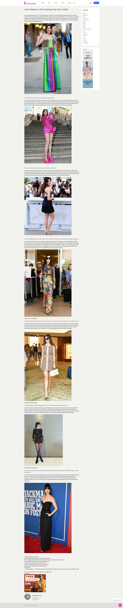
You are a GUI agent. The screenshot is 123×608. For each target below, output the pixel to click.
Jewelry (59, 569)
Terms (36, 605)
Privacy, (33, 605)
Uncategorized (47, 571)
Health (84, 23)
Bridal (84, 17)
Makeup (64, 569)
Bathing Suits (85, 15)
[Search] (86, 3)
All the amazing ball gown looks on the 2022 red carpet (36, 561)
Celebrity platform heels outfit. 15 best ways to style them (37, 558)
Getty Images (27, 567)
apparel (43, 569)
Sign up (96, 2)
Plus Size (26, 571)
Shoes (37, 571)
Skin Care (85, 38)
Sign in (90, 2)
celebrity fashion (48, 569)
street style (41, 571)
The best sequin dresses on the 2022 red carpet (35, 562)
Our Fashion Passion (71, 569)
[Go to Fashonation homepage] (30, 3)
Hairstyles (55, 569)
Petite (77, 569)
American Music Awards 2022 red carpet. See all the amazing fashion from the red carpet (44, 559)
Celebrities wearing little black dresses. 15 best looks (36, 564)
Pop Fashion (32, 571)
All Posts (35, 598)
